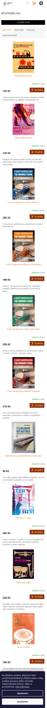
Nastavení (22, 693)
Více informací (22, 686)
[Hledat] (27, 3)
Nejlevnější (19, 30)
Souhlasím (22, 701)
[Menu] (41, 3)
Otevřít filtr (23, 22)
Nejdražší (31, 30)
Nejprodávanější (10, 35)
